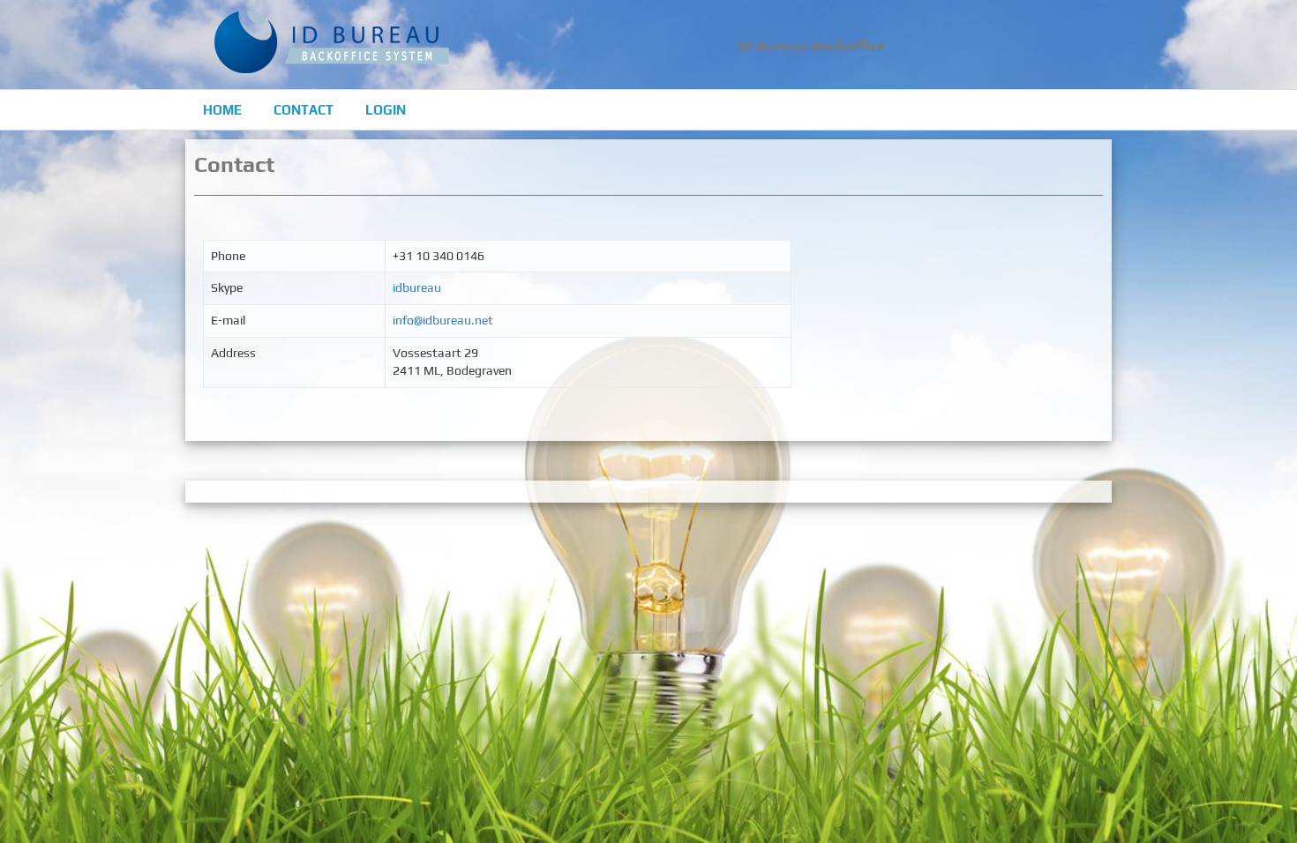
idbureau (417, 287)
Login (385, 109)
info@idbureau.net (443, 320)
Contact (304, 109)
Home (222, 109)
